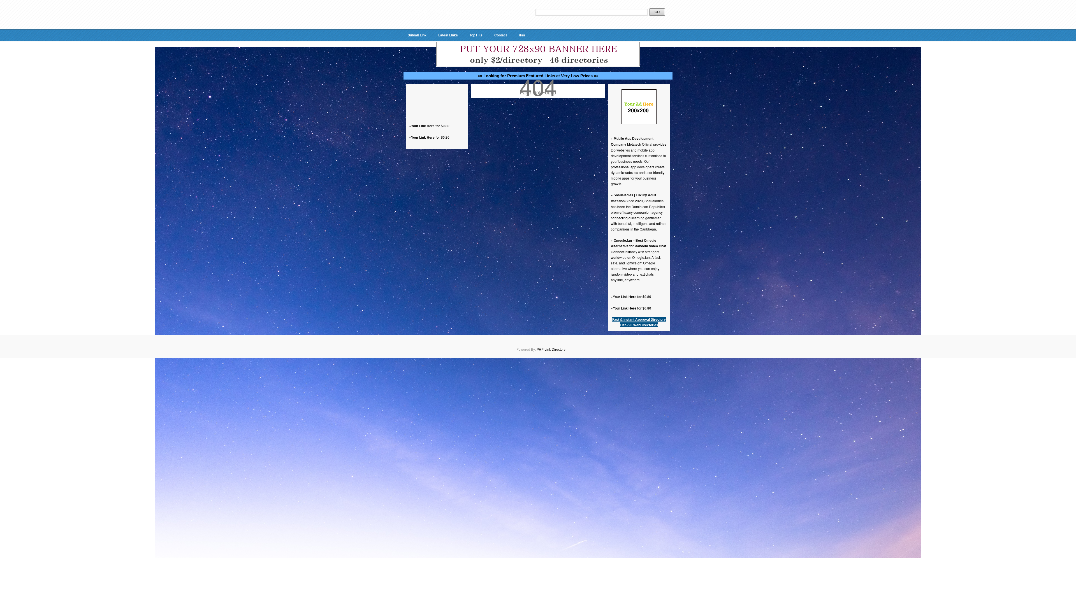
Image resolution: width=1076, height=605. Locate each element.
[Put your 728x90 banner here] (538, 66)
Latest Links (448, 35)
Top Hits (476, 35)
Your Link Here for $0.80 (430, 126)
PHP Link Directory (551, 350)
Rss (522, 35)
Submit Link (417, 35)
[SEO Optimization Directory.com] (462, 21)
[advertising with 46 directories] (639, 123)
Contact (500, 35)
